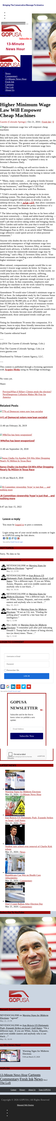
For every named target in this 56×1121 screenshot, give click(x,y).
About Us (9, 90)
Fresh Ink (46, 122)
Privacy (22, 1090)
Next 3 (45, 1080)
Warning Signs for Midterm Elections (23, 791)
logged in (19, 524)
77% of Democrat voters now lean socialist (23, 417)
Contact (13, 1090)
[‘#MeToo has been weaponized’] (16, 434)
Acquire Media (12, 369)
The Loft (5, 1082)
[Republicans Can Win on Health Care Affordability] (15, 872)
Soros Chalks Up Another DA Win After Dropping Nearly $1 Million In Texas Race (26, 468)
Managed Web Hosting (25, 1105)
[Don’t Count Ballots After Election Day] (15, 901)
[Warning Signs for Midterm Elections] (15, 789)
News (22, 823)
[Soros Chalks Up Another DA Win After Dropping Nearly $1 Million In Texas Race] (28, 461)
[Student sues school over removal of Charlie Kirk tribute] (15, 843)
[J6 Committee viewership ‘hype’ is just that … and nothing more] (28, 489)
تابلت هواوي (28, 202)
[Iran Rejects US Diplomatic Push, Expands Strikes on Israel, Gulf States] (15, 815)
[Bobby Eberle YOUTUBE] (25, 951)
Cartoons (34, 1075)
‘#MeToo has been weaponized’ (17, 440)
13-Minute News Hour (16, 79)
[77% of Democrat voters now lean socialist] (21, 411)
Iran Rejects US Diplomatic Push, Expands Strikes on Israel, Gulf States (30, 578)
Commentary (26, 880)
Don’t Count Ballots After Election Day (24, 904)
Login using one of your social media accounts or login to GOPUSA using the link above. (29, 534)
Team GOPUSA (45, 1090)
